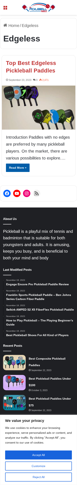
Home (13, 25)
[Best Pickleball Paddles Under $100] (14, 382)
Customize (38, 466)
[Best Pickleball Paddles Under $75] (14, 402)
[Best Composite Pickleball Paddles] (14, 362)
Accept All (38, 455)
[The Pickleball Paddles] (38, 7)
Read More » (17, 167)
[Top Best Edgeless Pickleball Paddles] (38, 108)
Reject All (39, 477)
